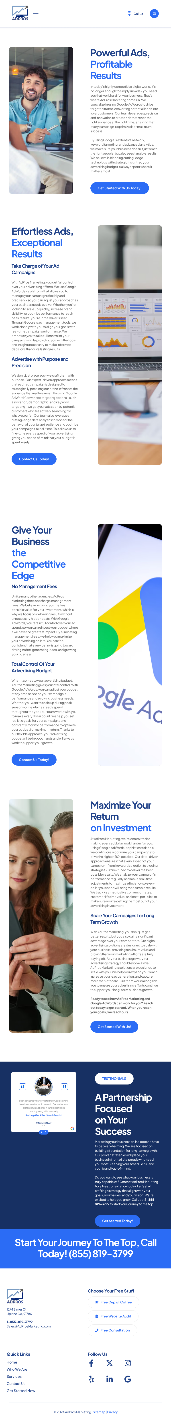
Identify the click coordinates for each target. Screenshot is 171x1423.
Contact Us (16, 1383)
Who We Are (17, 1369)
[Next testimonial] (48, 1132)
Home (12, 1362)
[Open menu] (36, 13)
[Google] (127, 1379)
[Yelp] (91, 1379)
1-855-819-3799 (20, 1322)
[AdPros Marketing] (20, 13)
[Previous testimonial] (39, 1132)
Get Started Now (21, 1390)
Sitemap (99, 1412)
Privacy (112, 1412)
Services (14, 1376)
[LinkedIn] (109, 1379)
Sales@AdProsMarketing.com (29, 1326)
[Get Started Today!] (154, 13)
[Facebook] (91, 1363)
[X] (109, 1363)
